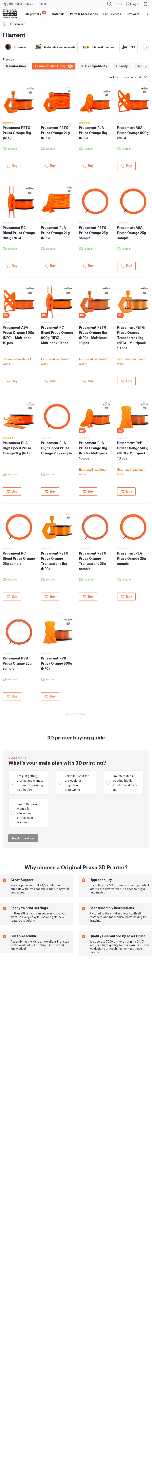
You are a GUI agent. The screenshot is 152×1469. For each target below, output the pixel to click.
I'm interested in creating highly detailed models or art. (124, 782)
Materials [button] (58, 14)
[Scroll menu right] (147, 14)
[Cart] (145, 4)
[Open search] (110, 4)
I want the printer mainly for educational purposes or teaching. (29, 813)
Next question (23, 838)
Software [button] (133, 14)
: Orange (51, 66)
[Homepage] (5, 23)
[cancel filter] (70, 65)
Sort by (113, 77)
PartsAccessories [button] (84, 14)
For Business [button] (112, 14)
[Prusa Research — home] (10, 14)
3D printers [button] (35, 13)
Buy (14, 165)
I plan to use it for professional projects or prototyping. (77, 782)
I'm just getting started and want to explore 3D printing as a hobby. (30, 782)
